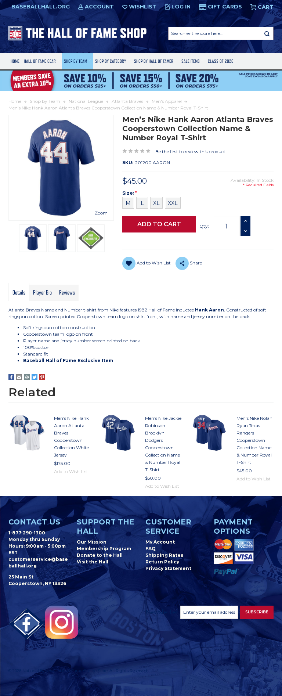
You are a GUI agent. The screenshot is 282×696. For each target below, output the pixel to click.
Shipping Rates (164, 555)
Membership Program (104, 548)
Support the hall (105, 526)
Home (15, 61)
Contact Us (34, 522)
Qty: (204, 226)
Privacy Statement (168, 568)
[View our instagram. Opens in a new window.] (61, 622)
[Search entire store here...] (267, 33)
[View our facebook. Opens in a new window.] (26, 624)
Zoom (101, 213)
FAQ (150, 548)
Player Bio (42, 292)
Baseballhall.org (40, 6)
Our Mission (91, 542)
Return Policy (162, 562)
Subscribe (256, 612)
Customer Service (168, 526)
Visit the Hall (92, 562)
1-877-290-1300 (26, 532)
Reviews (67, 292)
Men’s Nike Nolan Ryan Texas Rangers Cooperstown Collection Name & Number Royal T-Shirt (254, 440)
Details (18, 292)
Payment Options (233, 526)
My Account (160, 542)
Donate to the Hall (100, 555)
